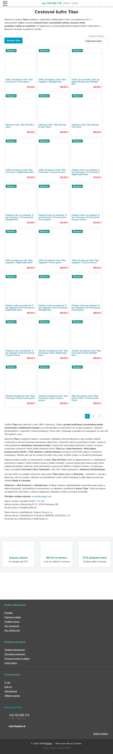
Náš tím (8, 687)
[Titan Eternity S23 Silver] (86, 107)
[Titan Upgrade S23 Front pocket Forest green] (86, 288)
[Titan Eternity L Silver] (20, 107)
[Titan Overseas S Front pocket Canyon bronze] (86, 198)
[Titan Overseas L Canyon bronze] (53, 153)
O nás (7, 682)
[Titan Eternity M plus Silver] (53, 107)
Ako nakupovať (11, 626)
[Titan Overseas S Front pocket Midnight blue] (20, 198)
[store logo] (19, 5)
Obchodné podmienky (15, 654)
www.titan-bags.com (42, 496)
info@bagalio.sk (17, 726)
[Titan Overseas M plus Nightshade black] (53, 333)
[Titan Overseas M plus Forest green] (20, 379)
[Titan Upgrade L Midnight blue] (53, 62)
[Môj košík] (109, 3)
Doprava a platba (12, 617)
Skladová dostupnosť (14, 649)
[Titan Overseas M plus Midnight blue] (86, 333)
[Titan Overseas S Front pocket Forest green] (53, 198)
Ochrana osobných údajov (17, 658)
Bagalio (48, 743)
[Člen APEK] (12, 588)
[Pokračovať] (105, 416)
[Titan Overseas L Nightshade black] (20, 153)
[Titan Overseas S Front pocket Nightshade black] (86, 153)
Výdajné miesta (11, 621)
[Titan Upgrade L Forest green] (53, 243)
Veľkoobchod (10, 691)
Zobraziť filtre (13, 40)
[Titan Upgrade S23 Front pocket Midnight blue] (53, 288)
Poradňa (8, 613)
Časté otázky (10, 663)
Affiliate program (12, 695)
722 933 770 (51, 3)
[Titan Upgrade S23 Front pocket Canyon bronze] (20, 333)
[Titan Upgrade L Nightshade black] (20, 243)
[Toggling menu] (5, 2)
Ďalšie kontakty (100, 733)
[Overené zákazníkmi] (44, 588)
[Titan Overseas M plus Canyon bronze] (53, 379)
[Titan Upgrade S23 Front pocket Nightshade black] (20, 288)
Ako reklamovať (12, 630)
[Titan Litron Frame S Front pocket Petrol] (86, 379)
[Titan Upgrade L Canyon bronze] (86, 243)
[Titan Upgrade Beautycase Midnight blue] (86, 62)
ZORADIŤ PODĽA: (96, 36)
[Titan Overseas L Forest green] (20, 62)
